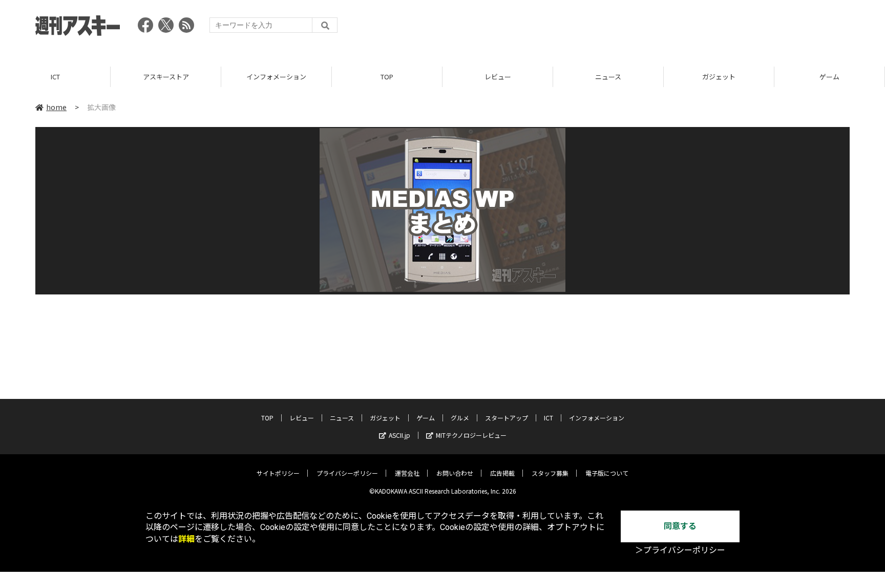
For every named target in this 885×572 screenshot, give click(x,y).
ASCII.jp (399, 435)
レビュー (497, 76)
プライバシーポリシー (347, 473)
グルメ (460, 417)
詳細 (186, 539)
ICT (55, 76)
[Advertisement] (663, 28)
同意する (680, 526)
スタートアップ (506, 417)
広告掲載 (502, 473)
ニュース (608, 76)
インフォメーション (276, 76)
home (56, 107)
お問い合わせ (454, 473)
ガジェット (718, 76)
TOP (387, 76)
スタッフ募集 (550, 473)
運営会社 (407, 473)
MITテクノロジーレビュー (471, 435)
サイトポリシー (278, 473)
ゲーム (829, 76)
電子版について (606, 473)
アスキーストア (166, 76)
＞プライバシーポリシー (680, 550)
